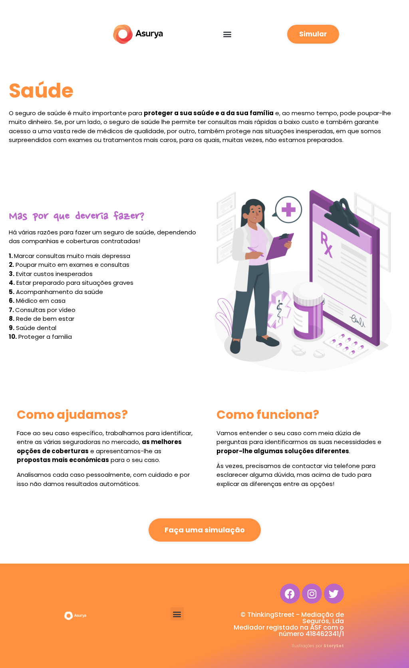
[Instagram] (312, 594)
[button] (227, 34)
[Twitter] (334, 594)
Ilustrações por (318, 646)
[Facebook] (290, 594)
